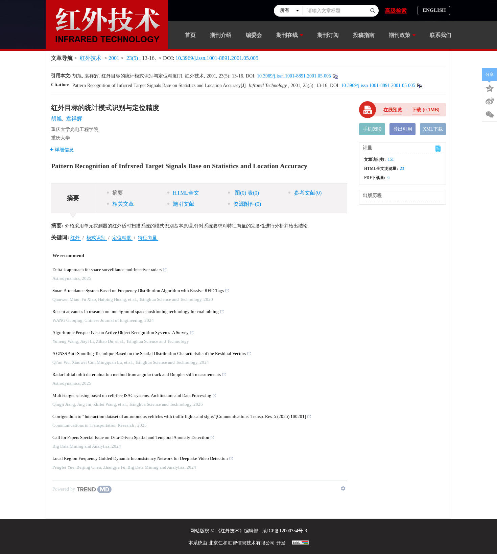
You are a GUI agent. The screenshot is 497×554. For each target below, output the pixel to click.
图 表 (246, 193)
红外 (75, 237)
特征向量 (148, 237)
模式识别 (97, 237)
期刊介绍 (221, 35)
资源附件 (247, 204)
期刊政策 (399, 35)
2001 (114, 58)
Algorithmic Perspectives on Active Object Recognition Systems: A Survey (120, 332)
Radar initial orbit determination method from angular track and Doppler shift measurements (136, 374)
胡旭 (56, 118)
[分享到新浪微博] (489, 101)
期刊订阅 (328, 35)
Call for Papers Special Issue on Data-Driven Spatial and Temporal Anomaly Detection (130, 437)
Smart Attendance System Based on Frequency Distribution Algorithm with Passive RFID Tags (138, 290)
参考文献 (308, 193)
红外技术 (90, 58)
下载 (426, 109)
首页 (190, 35)
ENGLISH (434, 10)
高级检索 (396, 11)
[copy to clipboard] (419, 85)
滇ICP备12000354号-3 (284, 530)
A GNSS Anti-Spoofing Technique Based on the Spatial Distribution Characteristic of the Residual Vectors (149, 353)
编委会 (254, 35)
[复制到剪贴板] (335, 76)
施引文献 (183, 204)
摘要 (117, 193)
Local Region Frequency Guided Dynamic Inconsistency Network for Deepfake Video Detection (140, 458)
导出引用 (402, 129)
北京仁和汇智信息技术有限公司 (242, 543)
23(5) (132, 58)
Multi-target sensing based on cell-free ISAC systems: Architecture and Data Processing (131, 395)
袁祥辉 (74, 118)
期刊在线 (287, 35)
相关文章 (123, 204)
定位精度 (122, 237)
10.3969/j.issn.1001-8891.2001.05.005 (216, 58)
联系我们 (440, 35)
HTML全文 (186, 193)
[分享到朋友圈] (489, 114)
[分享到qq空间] (489, 87)
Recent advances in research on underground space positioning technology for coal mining (135, 311)
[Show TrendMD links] (343, 488)
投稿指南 (364, 35)
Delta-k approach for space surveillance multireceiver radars (107, 269)
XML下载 (433, 129)
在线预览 (392, 109)
